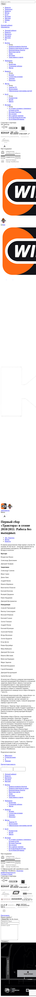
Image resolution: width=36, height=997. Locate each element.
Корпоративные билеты (17, 50)
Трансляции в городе (16, 57)
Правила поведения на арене (18, 48)
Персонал (12, 80)
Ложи (11, 53)
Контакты (8, 34)
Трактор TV (13, 87)
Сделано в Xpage (6, 874)
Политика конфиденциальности (12, 871)
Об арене (8, 36)
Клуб (6, 14)
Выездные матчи (14, 52)
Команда (8, 11)
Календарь (12, 64)
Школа (11, 101)
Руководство (13, 98)
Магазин (8, 18)
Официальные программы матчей (20, 91)
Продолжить (5, 915)
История (8, 16)
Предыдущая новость (8, 764)
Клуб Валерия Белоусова (17, 117)
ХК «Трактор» (10, 538)
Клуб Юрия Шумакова (16, 119)
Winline (7, 20)
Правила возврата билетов (18, 46)
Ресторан (12, 55)
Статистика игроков (16, 76)
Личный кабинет (10, 30)
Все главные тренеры (16, 115)
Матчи (11, 68)
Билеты (7, 43)
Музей (11, 99)
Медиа (7, 13)
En (6, 22)
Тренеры (12, 78)
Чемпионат (8, 9)
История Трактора (15, 112)
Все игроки (13, 114)
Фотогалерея (13, 89)
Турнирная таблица (15, 66)
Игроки (11, 75)
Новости (8, 7)
